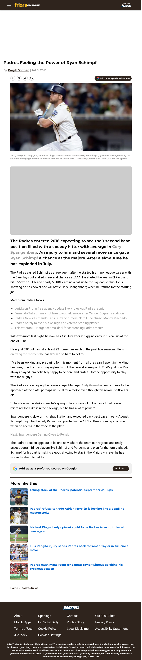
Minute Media (22, 644)
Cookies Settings (49, 635)
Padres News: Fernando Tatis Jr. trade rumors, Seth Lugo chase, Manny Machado (71, 318)
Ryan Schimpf (24, 258)
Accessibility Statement (111, 628)
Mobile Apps (22, 622)
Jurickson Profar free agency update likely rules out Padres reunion (60, 308)
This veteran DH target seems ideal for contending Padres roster (59, 328)
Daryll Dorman (18, 70)
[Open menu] (9, 5)
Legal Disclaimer (78, 628)
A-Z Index (20, 635)
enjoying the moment (25, 354)
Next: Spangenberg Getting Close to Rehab (39, 434)
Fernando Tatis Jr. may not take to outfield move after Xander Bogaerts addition (69, 313)
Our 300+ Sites (105, 616)
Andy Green (89, 385)
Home (14, 588)
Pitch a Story (75, 622)
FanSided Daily (48, 622)
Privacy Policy (104, 622)
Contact (72, 616)
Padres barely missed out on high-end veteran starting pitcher (57, 323)
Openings (44, 616)
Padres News (30, 588)
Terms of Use (23, 628)
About (18, 616)
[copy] (31, 78)
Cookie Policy (47, 628)
